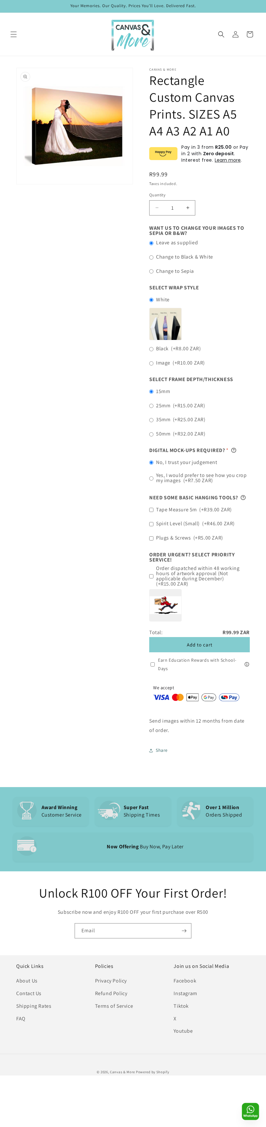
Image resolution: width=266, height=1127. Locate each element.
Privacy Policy (111, 980)
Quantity (157, 195)
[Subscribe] (184, 930)
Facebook (185, 980)
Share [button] (162, 750)
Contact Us (29, 993)
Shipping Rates (33, 1006)
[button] (13, 34)
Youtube (183, 1031)
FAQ (21, 1018)
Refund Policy (111, 993)
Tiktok (181, 1006)
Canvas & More (122, 1072)
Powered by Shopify (152, 1072)
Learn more (228, 160)
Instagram (185, 993)
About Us (27, 980)
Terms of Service (114, 1006)
